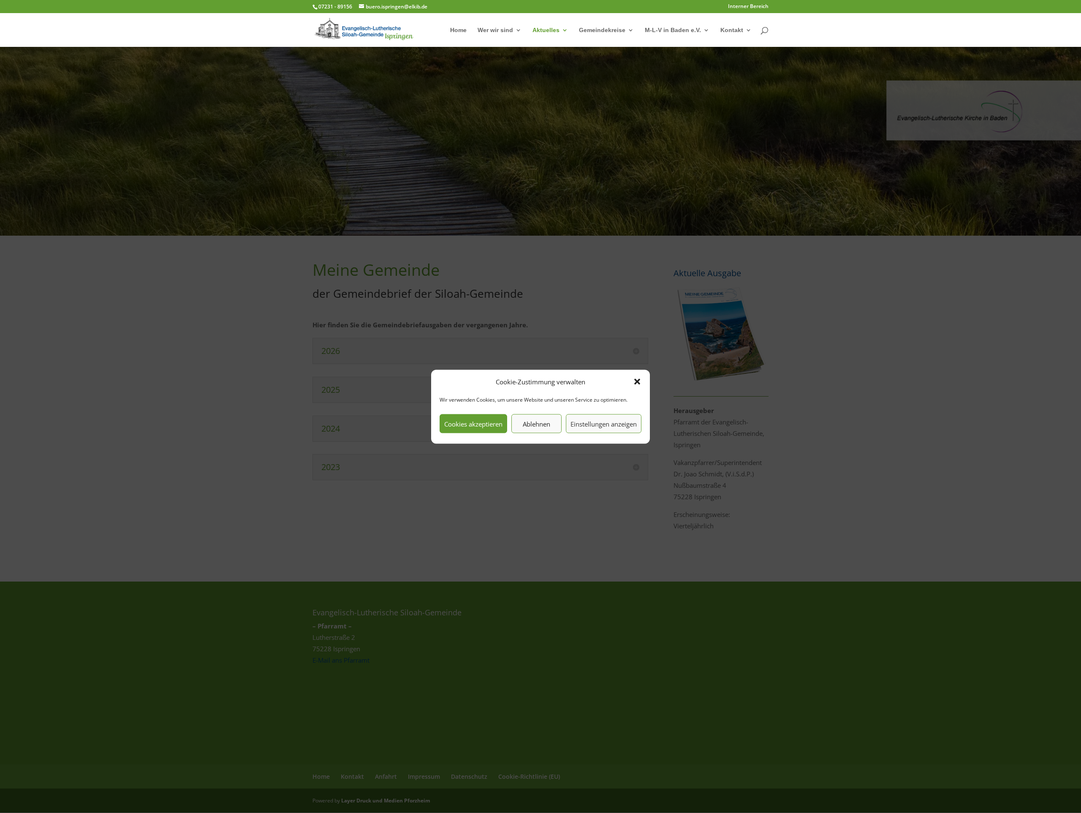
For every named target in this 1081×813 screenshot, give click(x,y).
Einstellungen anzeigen (603, 423)
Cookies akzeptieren (473, 423)
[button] (637, 382)
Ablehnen (536, 423)
